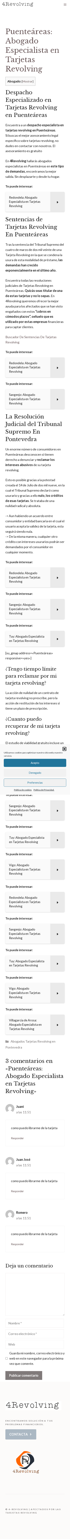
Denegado (35, 772)
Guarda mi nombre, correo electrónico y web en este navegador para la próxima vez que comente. (37, 1358)
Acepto (35, 762)
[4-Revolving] (18, 4)
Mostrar (27, 81)
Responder (17, 1138)
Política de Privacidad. (44, 789)
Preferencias (35, 782)
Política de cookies (23, 789)
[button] (64, 749)
